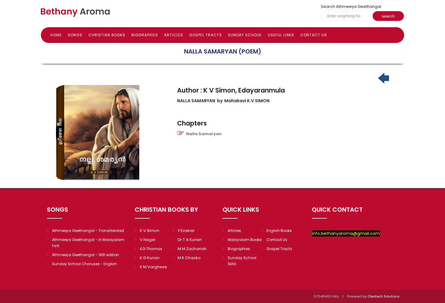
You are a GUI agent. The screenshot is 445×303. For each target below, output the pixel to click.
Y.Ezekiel (186, 230)
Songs (75, 34)
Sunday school (245, 34)
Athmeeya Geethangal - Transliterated (88, 230)
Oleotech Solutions (384, 296)
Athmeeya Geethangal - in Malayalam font (88, 242)
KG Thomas (151, 249)
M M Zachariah (192, 249)
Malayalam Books (245, 239)
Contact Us (313, 34)
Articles (173, 34)
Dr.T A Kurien (190, 240)
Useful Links (281, 34)
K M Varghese (153, 267)
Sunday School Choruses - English (84, 263)
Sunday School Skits (242, 260)
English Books (279, 230)
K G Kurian (150, 258)
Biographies (144, 34)
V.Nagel (147, 240)
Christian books (106, 34)
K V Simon (149, 230)
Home (56, 34)
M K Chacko (189, 258)
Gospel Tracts (205, 34)
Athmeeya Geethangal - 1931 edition (85, 254)
